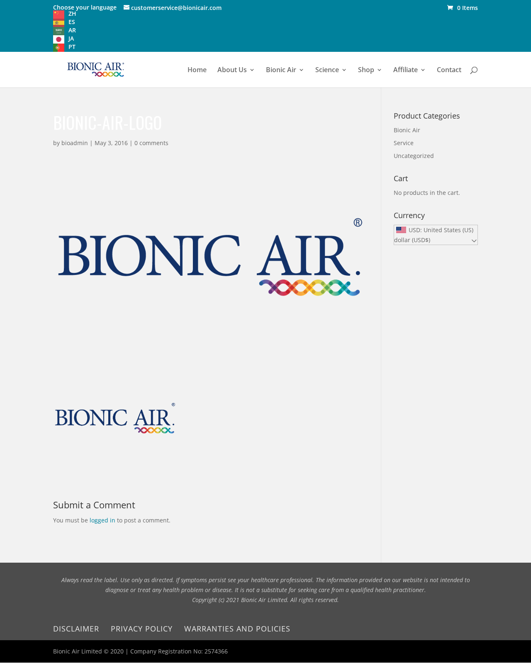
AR (72, 30)
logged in (102, 520)
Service (404, 143)
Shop (366, 70)
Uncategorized (414, 156)
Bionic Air (281, 70)
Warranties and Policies (237, 629)
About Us (232, 70)
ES (71, 22)
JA (71, 38)
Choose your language (85, 7)
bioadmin (74, 143)
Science (327, 70)
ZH (72, 13)
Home (197, 70)
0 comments (151, 143)
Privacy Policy (142, 629)
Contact (449, 70)
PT (72, 47)
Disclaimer (76, 629)
